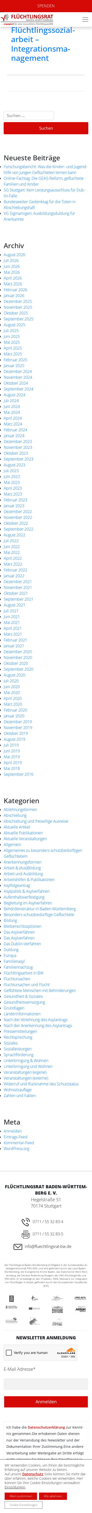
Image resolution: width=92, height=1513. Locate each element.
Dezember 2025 (18, 301)
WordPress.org (16, 1148)
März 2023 (13, 494)
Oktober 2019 (16, 733)
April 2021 (13, 628)
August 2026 (14, 254)
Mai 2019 (12, 756)
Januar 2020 (14, 716)
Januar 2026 (14, 295)
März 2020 (13, 704)
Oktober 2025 (16, 313)
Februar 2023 (15, 500)
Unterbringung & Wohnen (26, 1060)
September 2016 (18, 774)
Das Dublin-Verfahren (22, 943)
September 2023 (18, 459)
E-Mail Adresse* (20, 1369)
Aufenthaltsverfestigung (24, 897)
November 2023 (18, 447)
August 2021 (14, 605)
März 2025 (13, 354)
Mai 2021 (12, 622)
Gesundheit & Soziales (23, 996)
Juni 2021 (12, 616)
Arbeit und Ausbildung (23, 873)
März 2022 (13, 564)
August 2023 (14, 465)
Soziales (11, 1043)
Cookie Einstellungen (24, 1505)
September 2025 (18, 319)
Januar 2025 (14, 365)
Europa (10, 955)
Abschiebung (15, 815)
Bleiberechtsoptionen (22, 926)
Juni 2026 (12, 266)
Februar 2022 (15, 570)
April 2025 (13, 348)
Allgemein (12, 844)
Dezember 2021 (18, 581)
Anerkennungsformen (22, 862)
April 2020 (13, 698)
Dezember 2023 (18, 441)
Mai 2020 (12, 692)
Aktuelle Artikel (17, 827)
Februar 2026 (15, 289)
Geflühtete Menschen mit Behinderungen (40, 990)
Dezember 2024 (18, 371)
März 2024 (13, 424)
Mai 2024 (12, 412)
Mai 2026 (12, 272)
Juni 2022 (12, 546)
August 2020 (14, 675)
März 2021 (13, 634)
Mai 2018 (12, 768)
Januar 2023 (14, 505)
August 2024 (14, 394)
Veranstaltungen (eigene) (25, 1072)
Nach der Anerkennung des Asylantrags (38, 1025)
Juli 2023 (11, 470)
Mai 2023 (12, 482)
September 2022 (18, 529)
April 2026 (13, 278)
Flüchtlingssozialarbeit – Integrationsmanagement (43, 44)
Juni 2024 (12, 406)
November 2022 (18, 517)
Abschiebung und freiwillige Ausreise (36, 821)
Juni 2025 (12, 336)
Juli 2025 (11, 330)
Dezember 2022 (18, 511)
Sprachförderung (18, 1054)
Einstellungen (15, 1487)
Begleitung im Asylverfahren (28, 903)
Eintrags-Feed (15, 1137)
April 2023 (13, 488)
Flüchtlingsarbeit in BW (23, 973)
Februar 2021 (15, 640)
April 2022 (13, 558)
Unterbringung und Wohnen (28, 1066)
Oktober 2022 (16, 523)
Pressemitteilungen (20, 1031)
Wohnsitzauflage (18, 1089)
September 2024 (18, 389)
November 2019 (18, 727)
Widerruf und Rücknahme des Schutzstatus (41, 1084)
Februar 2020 (15, 710)
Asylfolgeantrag (17, 885)
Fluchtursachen (17, 979)
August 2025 (14, 324)
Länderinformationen (22, 1014)
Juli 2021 (11, 610)
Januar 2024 (14, 435)
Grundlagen (14, 1008)
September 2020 (18, 669)
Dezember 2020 (18, 651)
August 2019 (14, 739)
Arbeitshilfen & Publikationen (29, 879)
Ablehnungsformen (20, 809)
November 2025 (18, 307)
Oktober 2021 (16, 593)
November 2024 (18, 377)
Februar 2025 (15, 359)
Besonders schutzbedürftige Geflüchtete (39, 914)
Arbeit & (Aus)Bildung (22, 868)
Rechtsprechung (18, 1037)
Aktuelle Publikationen (23, 833)
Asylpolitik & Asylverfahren (27, 891)
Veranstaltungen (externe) (26, 1078)
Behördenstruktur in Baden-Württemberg (40, 908)
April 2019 (13, 762)
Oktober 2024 (16, 383)
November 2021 (18, 587)
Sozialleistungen (18, 1049)
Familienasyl (14, 961)
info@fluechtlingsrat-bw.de (48, 1246)
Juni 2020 (12, 686)
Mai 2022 (12, 552)
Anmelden (13, 1131)
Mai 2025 (12, 342)
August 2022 (14, 535)
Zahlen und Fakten (20, 1095)
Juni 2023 (12, 476)
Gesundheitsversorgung (24, 1002)
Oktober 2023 (16, 453)
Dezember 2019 (18, 721)
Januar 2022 (14, 575)
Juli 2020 (11, 681)
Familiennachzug (18, 967)
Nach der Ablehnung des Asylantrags (35, 1019)
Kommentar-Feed (19, 1142)
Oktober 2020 (16, 663)
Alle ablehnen (53, 1496)
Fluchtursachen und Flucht (27, 984)
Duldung (11, 949)
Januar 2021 (14, 645)
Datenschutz (32, 1474)
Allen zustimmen (21, 1496)
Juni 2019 (12, 751)
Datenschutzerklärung (46, 1427)
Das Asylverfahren (19, 932)
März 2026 (13, 284)
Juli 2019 (11, 745)
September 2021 (18, 599)
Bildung (10, 920)
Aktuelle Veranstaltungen (25, 838)
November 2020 (18, 657)
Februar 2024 (15, 429)
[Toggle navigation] (85, 19)
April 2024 (13, 418)
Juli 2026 (11, 260)
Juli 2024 (11, 400)
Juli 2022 (11, 540)
